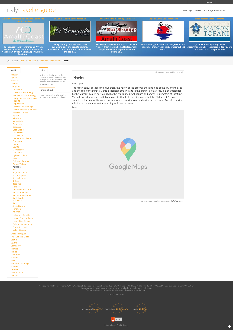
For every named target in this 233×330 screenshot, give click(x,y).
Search (198, 10)
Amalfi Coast (19, 89)
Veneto (14, 275)
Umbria (14, 269)
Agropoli (16, 115)
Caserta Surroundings (23, 107)
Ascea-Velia (18, 121)
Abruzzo (15, 75)
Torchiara (17, 209)
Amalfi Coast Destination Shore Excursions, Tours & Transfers (23, 19)
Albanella (17, 118)
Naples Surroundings (23, 218)
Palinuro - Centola (21, 161)
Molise (14, 252)
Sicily (13, 260)
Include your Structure (214, 10)
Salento (16, 187)
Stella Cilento (19, 206)
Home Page (186, 10)
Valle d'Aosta (17, 272)
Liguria (14, 243)
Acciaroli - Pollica (20, 113)
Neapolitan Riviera (21, 221)
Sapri (15, 203)
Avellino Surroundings (23, 92)
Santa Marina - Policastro (19, 199)
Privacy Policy (110, 325)
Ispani (15, 144)
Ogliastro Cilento (20, 155)
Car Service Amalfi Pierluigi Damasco (116, 18)
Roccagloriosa (19, 178)
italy (31, 10)
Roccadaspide (19, 175)
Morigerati (17, 152)
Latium (14, 240)
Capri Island (18, 104)
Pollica (16, 169)
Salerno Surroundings (23, 224)
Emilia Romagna (18, 234)
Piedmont (15, 254)
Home (22, 61)
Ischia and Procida (21, 215)
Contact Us (120, 294)
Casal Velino (18, 130)
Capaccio (17, 127)
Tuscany (15, 266)
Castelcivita (18, 132)
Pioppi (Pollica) (19, 164)
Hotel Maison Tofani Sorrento (209, 18)
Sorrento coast (20, 227)
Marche (14, 249)
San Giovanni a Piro (22, 189)
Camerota (17, 124)
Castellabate (18, 135)
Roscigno (17, 184)
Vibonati (16, 212)
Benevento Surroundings (24, 95)
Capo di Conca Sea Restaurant (163, 18)
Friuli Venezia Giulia (20, 237)
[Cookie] (229, 326)
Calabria (14, 83)
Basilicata (15, 80)
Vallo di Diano (19, 230)
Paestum (17, 158)
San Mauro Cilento (21, 192)
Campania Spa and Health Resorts (25, 99)
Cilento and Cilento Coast (49, 61)
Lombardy (16, 246)
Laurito (16, 147)
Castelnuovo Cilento (22, 138)
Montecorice (18, 150)
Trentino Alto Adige (20, 263)
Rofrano (16, 181)
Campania (32, 61)
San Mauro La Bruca (22, 195)
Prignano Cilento (20, 172)
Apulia (14, 77)
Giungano (17, 141)
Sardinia (14, 257)
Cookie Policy (122, 325)
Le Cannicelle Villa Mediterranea (70, 18)
